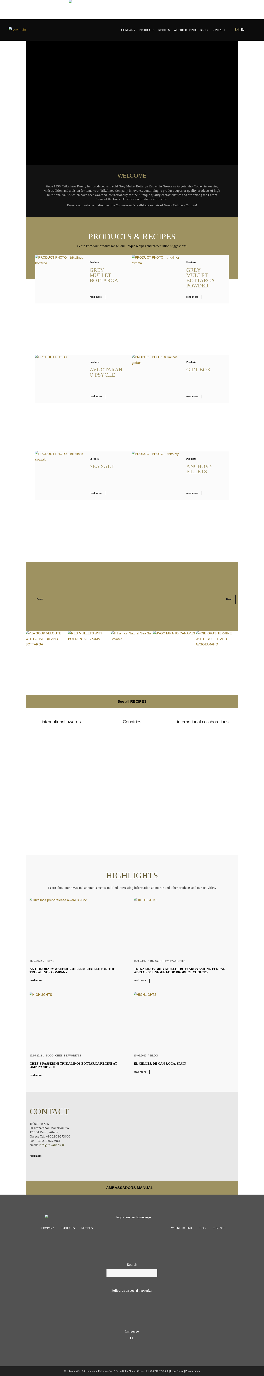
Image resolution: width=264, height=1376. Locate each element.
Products (94, 262)
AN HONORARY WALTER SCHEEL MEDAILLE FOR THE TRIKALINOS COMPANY (72, 970)
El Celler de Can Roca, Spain (160, 1063)
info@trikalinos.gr (51, 1145)
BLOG (154, 961)
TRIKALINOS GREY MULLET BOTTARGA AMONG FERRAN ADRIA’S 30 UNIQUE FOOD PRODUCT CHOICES (179, 970)
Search (132, 1265)
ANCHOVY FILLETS (199, 468)
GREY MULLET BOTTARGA (104, 275)
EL (242, 29)
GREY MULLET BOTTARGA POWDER (200, 278)
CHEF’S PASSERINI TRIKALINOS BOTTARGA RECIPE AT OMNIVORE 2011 (73, 1065)
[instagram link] (253, 30)
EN (237, 29)
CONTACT (219, 1228)
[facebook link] (250, 30)
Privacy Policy (192, 1371)
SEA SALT (102, 466)
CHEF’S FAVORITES (172, 961)
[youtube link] (127, 1306)
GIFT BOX (198, 370)
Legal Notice (177, 1371)
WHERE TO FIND (181, 1228)
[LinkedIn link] (146, 1306)
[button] (132, 795)
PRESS (50, 961)
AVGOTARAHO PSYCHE (106, 372)
